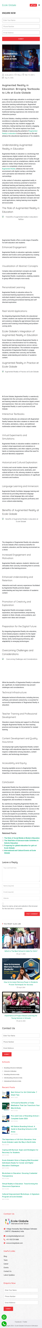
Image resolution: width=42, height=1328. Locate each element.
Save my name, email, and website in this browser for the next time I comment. (20, 907)
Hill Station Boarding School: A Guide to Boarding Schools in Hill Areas (24, 1129)
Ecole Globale (9, 5)
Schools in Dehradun (10, 1071)
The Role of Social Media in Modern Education (22, 838)
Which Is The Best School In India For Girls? (20, 951)
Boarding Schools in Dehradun (13, 1068)
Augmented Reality (9, 169)
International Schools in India (12, 1081)
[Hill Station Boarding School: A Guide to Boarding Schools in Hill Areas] (5, 1130)
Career (6, 1264)
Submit (21, 39)
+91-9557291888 (12, 1240)
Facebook (18, 1322)
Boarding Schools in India (11, 1074)
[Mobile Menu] (38, 5)
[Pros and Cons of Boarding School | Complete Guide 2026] (5, 1118)
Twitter (25, 1322)
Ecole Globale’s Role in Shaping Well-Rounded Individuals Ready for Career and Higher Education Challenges (20, 1163)
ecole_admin (9, 75)
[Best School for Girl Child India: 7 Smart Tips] (5, 1094)
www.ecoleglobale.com (14, 1243)
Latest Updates (9, 1275)
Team (6, 1260)
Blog (19, 75)
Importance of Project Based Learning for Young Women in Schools (21, 1017)
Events (6, 1268)
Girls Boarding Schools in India (13, 1078)
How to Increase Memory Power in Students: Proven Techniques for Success (21, 983)
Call (34, 5)
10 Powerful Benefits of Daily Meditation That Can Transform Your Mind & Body (25, 1105)
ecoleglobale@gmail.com (15, 1236)
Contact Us (7, 1271)
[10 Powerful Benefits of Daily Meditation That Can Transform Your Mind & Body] (5, 1106)
